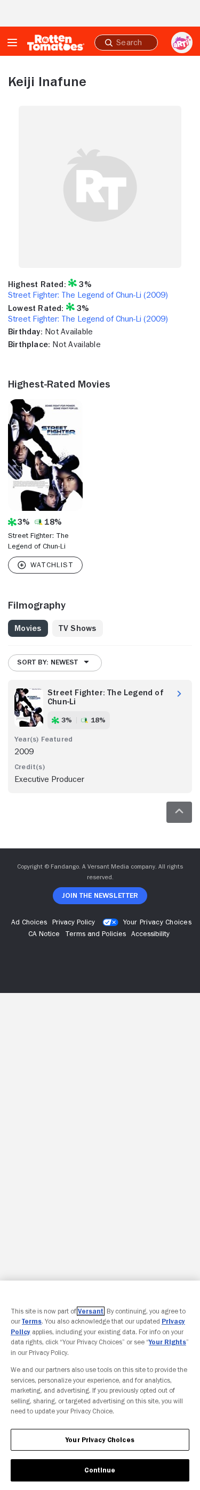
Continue (99, 1470)
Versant (90, 1311)
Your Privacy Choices (157, 921)
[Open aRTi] (182, 42)
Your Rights (167, 1342)
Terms (32, 1321)
